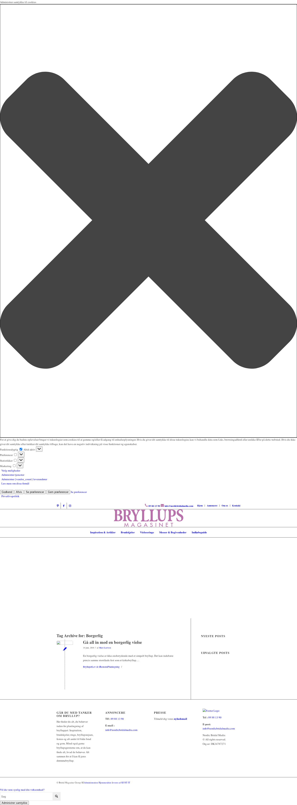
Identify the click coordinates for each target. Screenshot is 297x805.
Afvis (19, 492)
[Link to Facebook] (64, 506)
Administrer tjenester (12, 475)
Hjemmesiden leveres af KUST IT (114, 782)
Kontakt (236, 505)
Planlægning (114, 666)
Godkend (7, 492)
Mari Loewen (105, 647)
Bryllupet (87, 666)
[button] (148, 221)
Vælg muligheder (10, 470)
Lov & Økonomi (100, 666)
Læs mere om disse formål (15, 483)
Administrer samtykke (14, 802)
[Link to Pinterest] (58, 506)
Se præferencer (35, 492)
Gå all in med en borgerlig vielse (112, 642)
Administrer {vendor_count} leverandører (24, 479)
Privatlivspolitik (10, 496)
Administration (91, 782)
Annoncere (212, 505)
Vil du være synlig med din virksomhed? (22, 789)
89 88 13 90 (154, 506)
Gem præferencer (58, 492)
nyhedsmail (180, 719)
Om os (225, 505)
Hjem (200, 505)
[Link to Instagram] (70, 506)
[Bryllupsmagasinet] (148, 518)
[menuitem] (200, 506)
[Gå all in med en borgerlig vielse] (65, 649)
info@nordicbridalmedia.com (179, 506)
